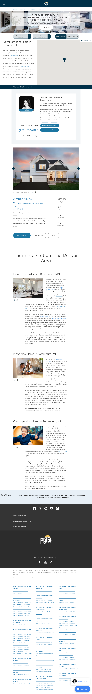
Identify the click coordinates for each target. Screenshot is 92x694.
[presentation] (1, 22)
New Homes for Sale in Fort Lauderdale (22, 634)
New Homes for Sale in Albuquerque (44, 669)
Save (53, 235)
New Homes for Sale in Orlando (20, 645)
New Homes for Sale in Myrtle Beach (67, 634)
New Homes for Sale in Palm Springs (22, 609)
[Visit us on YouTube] (51, 509)
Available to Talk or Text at (28, 126)
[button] (42, 31)
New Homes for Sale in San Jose (20, 615)
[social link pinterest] (35, 192)
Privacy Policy (48, 557)
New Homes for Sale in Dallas (66, 655)
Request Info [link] (49, 130)
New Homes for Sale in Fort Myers (21, 636)
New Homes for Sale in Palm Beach (21, 647)
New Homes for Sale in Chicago (20, 674)
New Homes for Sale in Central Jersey (45, 660)
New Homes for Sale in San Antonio (67, 659)
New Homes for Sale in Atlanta (20, 663)
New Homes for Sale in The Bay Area (22, 602)
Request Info (39, 235)
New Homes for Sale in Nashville (66, 643)
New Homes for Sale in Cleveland (67, 591)
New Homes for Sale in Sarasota (21, 649)
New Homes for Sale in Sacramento (21, 613)
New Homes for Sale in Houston (66, 657)
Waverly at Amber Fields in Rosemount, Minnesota (68, 495)
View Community (22, 235)
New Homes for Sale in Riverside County (23, 611)
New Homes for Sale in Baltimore (44, 600)
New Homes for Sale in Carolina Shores (45, 681)
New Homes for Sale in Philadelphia (67, 611)
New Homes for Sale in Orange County (22, 606)
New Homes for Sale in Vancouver (67, 680)
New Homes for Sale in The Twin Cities (45, 632)
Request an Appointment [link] (49, 125)
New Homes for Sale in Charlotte (44, 683)
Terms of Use (38, 557)
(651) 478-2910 (18, 209)
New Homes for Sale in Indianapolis (21, 683)
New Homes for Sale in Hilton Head (67, 632)
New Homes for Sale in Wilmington (44, 689)
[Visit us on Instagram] (57, 509)
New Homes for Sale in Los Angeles (21, 604)
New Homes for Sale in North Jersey (44, 658)
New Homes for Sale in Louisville (44, 591)
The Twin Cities (31, 10)
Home (15, 10)
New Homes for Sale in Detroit (43, 623)
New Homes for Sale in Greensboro (44, 685)
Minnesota (22, 10)
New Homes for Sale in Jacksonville (21, 638)
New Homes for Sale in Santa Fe (43, 671)
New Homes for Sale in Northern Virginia (68, 668)
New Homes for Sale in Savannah (21, 665)
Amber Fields (22, 199)
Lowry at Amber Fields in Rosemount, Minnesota (53, 498)
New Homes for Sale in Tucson (20, 593)
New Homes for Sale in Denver (20, 624)
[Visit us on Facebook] (34, 509)
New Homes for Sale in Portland (66, 602)
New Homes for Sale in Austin (66, 653)
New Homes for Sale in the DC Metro (45, 602)
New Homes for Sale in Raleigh (43, 687)
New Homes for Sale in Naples (20, 642)
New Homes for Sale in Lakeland (21, 640)
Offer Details (46, 27)
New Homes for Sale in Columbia (67, 623)
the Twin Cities (25, 66)
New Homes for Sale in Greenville (67, 629)
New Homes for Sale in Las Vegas (44, 642)
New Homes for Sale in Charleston (67, 621)
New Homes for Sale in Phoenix (20, 591)
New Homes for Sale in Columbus (67, 593)
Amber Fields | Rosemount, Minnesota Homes (34, 495)
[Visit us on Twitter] (40, 509)
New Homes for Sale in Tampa (20, 651)
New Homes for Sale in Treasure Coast (22, 653)
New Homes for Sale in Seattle (66, 678)
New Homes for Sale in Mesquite (44, 644)
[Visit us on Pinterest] (45, 509)
